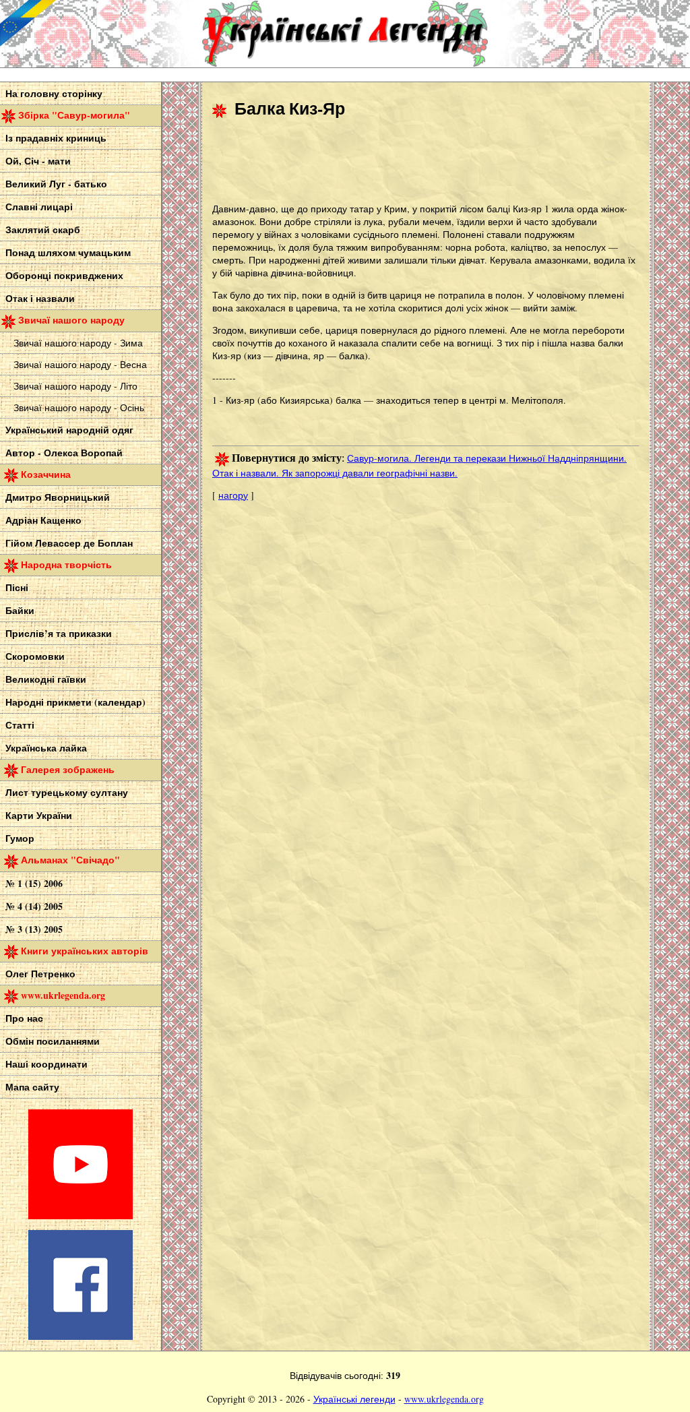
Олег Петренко (40, 973)
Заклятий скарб (42, 229)
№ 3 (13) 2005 (34, 929)
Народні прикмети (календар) (75, 702)
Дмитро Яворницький (57, 497)
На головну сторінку (53, 93)
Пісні (16, 587)
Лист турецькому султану (66, 792)
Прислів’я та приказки (58, 633)
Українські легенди (354, 1398)
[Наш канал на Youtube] (80, 1215)
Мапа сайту (32, 1087)
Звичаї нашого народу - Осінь (78, 407)
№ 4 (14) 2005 (34, 906)
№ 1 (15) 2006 (34, 883)
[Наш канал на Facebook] (80, 1336)
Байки (19, 610)
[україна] (101, 33)
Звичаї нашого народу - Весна (80, 364)
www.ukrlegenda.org (444, 1398)
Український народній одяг (69, 430)
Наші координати (46, 1064)
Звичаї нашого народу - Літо (75, 385)
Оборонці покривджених (64, 275)
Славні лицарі (39, 206)
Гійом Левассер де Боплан (69, 543)
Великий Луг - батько (56, 184)
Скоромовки (35, 656)
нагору (233, 495)
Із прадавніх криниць (55, 138)
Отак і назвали (40, 298)
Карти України (38, 815)
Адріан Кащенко (43, 520)
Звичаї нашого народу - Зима (78, 342)
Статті (19, 725)
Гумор (19, 838)
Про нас (24, 1018)
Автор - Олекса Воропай (64, 453)
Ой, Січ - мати (38, 161)
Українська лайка (46, 748)
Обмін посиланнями (52, 1041)
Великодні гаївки (45, 679)
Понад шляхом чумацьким (68, 252)
